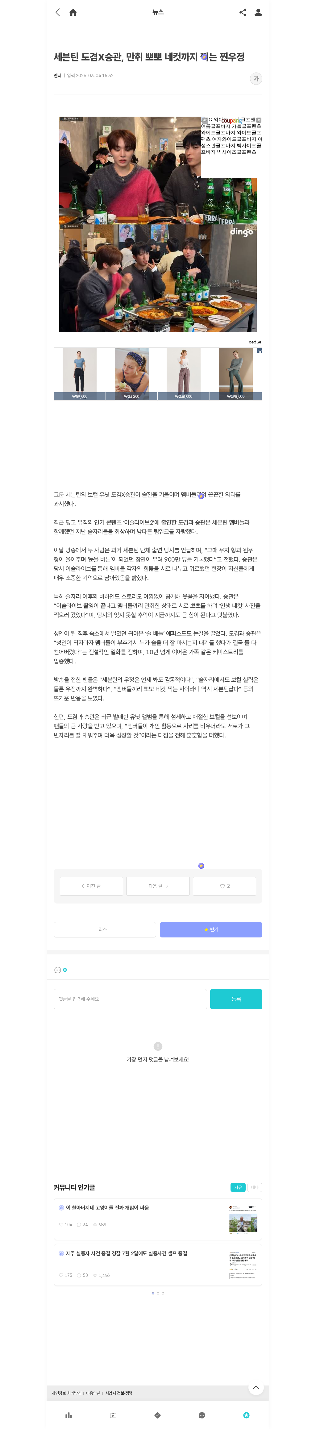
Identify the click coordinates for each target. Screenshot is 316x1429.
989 (102, 1224)
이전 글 (94, 886)
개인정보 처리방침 (66, 1393)
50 (85, 1275)
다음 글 (156, 886)
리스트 (105, 930)
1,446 (104, 1275)
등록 (236, 999)
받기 (214, 930)
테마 (254, 1187)
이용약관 (93, 1393)
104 (68, 1224)
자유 (238, 1187)
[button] (153, 1293)
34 (85, 1224)
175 (68, 1275)
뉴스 (158, 12)
